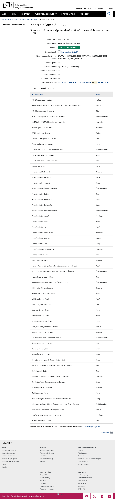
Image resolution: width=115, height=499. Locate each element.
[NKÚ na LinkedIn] (102, 496)
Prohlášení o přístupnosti (19, 496)
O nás (14, 14)
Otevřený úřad (68, 14)
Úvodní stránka (6, 19)
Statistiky (43, 456)
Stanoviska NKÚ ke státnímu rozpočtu (90, 459)
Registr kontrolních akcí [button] (14, 24)
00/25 (60, 82)
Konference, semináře (8, 456)
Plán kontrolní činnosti (47, 453)
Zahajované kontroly (85, 478)
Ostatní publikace (83, 464)
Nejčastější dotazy (90, 8)
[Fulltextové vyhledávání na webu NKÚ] (109, 14)
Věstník (80, 450)
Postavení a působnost (9, 450)
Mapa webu (5, 496)
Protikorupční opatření (47, 489)
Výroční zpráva (82, 453)
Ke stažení (81, 486)
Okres (98, 94)
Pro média (84, 14)
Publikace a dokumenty (46, 14)
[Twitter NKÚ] (94, 496)
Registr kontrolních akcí (29, 19)
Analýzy (42, 461)
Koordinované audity (46, 459)
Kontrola (25, 14)
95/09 (100, 82)
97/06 (82, 82)
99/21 (65, 82)
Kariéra (79, 8)
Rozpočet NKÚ (44, 475)
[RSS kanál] (109, 496)
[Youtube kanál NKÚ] (86, 496)
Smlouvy (42, 481)
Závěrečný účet (83, 461)
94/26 (105, 82)
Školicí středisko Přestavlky (10, 461)
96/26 (88, 82)
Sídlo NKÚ (81, 489)
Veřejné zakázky (45, 478)
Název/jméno (37, 94)
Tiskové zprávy (83, 475)
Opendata (43, 483)
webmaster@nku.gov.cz (92, 427)
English (110, 8)
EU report (81, 456)
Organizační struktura (8, 453)
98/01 (71, 82)
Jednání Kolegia (83, 481)
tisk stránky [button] (105, 432)
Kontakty (101, 8)
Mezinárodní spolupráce (9, 459)
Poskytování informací (47, 486)
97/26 (77, 82)
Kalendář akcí (82, 483)
